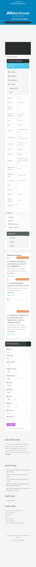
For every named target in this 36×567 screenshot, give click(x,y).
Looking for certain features (16, 428)
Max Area (10, 416)
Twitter (12, 242)
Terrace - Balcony (13, 227)
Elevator (10, 220)
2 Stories (11, 217)
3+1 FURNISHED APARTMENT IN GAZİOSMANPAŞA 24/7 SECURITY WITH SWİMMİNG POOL (17, 264)
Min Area (10, 410)
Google (12, 246)
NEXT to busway (13, 224)
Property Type (10, 375)
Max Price (9, 403)
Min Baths (9, 389)
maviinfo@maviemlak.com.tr (18, 3)
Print (11, 92)
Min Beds (9, 382)
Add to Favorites (14, 88)
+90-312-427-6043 (19, 19)
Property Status (11, 369)
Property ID (9, 355)
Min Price (9, 396)
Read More (8, 454)
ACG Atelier (21, 540)
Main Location (10, 362)
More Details (10, 273)
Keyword (9, 349)
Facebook (12, 238)
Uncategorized (10, 500)
